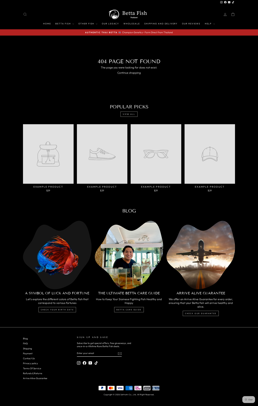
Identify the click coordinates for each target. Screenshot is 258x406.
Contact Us (29, 358)
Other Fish (86, 23)
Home (47, 23)
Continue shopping (129, 72)
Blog (25, 338)
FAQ (25, 343)
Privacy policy (30, 363)
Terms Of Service (32, 368)
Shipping (27, 348)
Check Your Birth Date (57, 310)
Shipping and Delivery (161, 23)
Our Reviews (191, 23)
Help (209, 23)
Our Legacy (110, 23)
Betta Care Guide (129, 310)
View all (129, 114)
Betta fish (63, 23)
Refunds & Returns (32, 373)
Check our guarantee (200, 313)
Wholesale (131, 23)
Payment (27, 353)
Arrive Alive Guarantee (35, 378)
